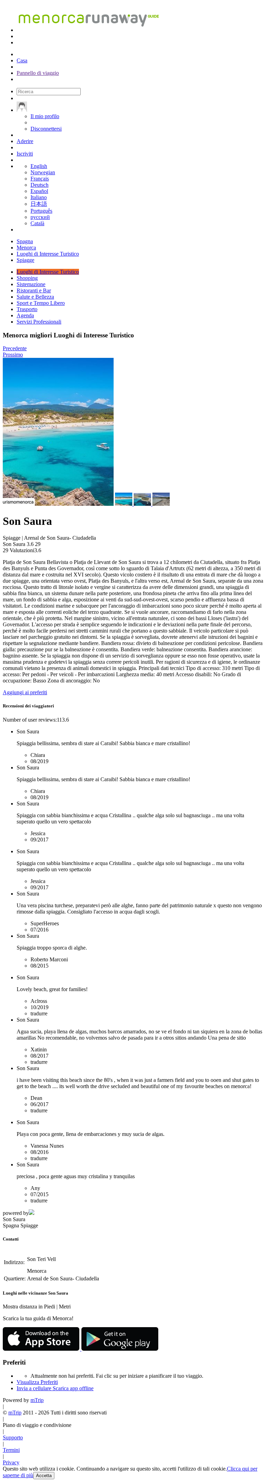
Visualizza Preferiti (37, 1382)
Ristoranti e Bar (34, 290)
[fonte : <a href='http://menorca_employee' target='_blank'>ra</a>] (124, 504)
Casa (22, 60)
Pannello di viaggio (38, 73)
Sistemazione (31, 284)
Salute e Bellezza (35, 297)
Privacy (11, 1462)
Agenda (25, 315)
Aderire (25, 141)
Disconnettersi (46, 129)
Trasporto (27, 309)
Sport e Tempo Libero (41, 303)
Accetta (44, 1475)
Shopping (27, 278)
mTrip (37, 1400)
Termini (11, 1450)
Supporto (13, 1437)
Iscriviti (25, 154)
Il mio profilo (44, 116)
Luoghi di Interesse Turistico (48, 272)
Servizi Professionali (39, 322)
